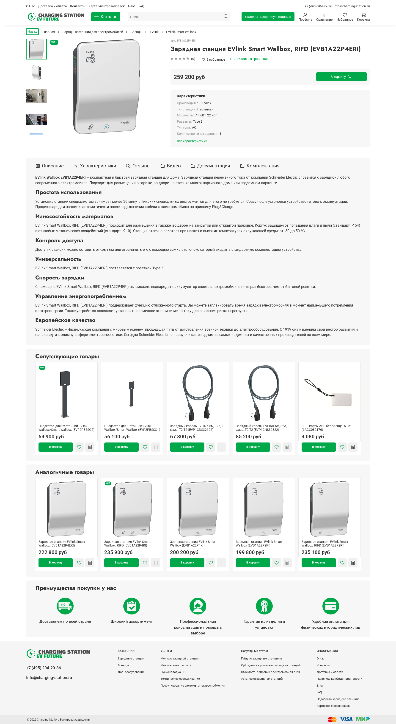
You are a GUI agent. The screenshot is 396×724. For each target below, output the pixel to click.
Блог (131, 6)
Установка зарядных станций (262, 678)
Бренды (123, 665)
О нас (320, 658)
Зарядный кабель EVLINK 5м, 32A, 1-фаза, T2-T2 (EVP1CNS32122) (197, 427)
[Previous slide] (57, 86)
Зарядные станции (131, 658)
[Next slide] (36, 129)
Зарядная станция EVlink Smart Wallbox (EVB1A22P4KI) (193, 543)
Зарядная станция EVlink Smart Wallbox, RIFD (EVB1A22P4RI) (127, 543)
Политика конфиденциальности (339, 678)
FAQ (141, 6)
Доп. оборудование (131, 672)
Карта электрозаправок (106, 6)
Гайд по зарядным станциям (261, 658)
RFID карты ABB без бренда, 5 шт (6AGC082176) (326, 427)
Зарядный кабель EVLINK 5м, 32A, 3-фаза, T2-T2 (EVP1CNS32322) (263, 427)
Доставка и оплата (52, 6)
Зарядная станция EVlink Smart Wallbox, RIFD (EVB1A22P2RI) (325, 543)
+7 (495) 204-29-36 (318, 6)
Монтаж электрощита (176, 665)
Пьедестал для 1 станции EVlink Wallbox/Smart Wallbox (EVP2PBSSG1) (132, 427)
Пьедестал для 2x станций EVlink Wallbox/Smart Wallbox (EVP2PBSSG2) (66, 427)
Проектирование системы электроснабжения (193, 685)
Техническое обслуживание (180, 678)
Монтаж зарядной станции (180, 658)
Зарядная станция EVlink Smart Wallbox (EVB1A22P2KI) (259, 543)
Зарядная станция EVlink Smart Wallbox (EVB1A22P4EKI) (61, 543)
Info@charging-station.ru (352, 6)
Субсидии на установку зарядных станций (271, 665)
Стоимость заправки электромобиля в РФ (270, 672)
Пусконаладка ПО (173, 672)
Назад (32, 31)
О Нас (30, 6)
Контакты (77, 6)
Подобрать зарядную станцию (268, 17)
